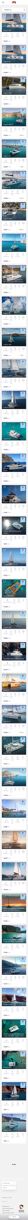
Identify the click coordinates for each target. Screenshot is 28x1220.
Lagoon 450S (7, 219)
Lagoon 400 (7, 250)
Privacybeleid (6, 1210)
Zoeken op (7, 10)
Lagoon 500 (7, 93)
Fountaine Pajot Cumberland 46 (13, 659)
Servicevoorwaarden (7, 1208)
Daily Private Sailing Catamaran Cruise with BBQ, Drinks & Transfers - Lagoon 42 (13, 910)
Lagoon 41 (6, 721)
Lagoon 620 (7, 627)
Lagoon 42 (6, 156)
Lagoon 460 (7, 30)
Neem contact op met (8, 1212)
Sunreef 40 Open (8, 596)
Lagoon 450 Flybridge (10, 502)
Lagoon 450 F (7, 376)
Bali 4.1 (5, 784)
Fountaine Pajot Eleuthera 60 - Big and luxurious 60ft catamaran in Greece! (14, 281)
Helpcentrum (5, 1206)
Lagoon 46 (6, 62)
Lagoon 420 (7, 407)
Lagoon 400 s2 (8, 124)
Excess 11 (6, 690)
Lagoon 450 (7, 564)
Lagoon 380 (7, 753)
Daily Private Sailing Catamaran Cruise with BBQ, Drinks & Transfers (13, 816)
